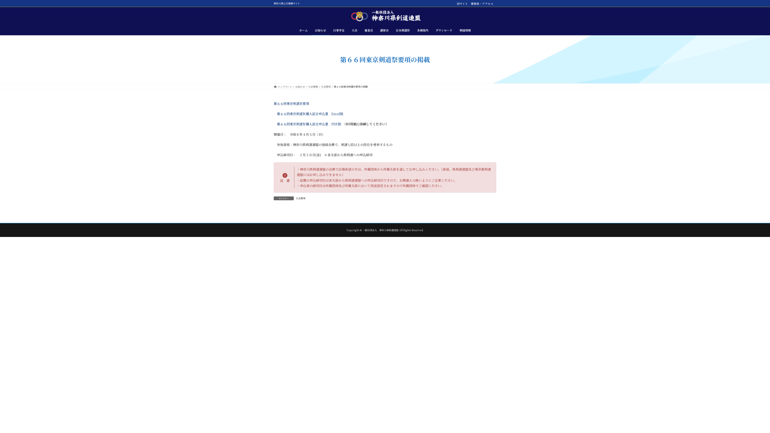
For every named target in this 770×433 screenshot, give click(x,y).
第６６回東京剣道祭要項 (291, 103)
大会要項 (300, 198)
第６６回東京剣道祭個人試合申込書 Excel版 (310, 113)
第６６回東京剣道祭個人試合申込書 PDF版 (309, 124)
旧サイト (462, 4)
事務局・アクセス (482, 4)
